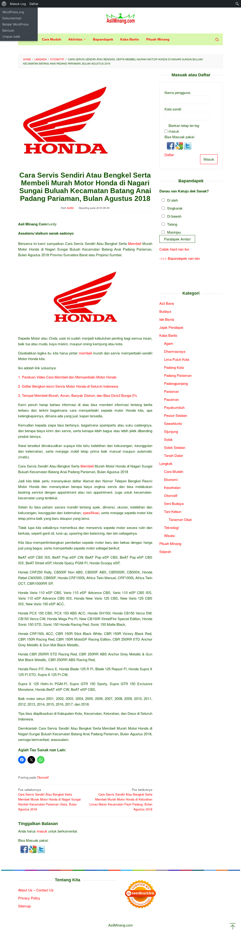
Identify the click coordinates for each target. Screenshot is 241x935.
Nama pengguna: (178, 92)
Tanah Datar (173, 455)
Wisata (169, 535)
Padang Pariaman (178, 375)
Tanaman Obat (180, 519)
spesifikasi (91, 512)
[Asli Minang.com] (120, 17)
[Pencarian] (217, 39)
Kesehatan (172, 487)
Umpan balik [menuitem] (11, 36)
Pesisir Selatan (175, 415)
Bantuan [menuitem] (8, 30)
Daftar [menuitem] (33, 4)
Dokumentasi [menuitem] (11, 18)
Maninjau (174, 232)
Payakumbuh (174, 407)
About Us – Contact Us (36, 889)
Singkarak (175, 208)
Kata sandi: (173, 108)
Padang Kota (174, 367)
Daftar (169, 154)
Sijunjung (171, 431)
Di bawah (174, 216)
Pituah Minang (170, 543)
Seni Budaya (174, 503)
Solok (168, 439)
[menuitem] (4, 4)
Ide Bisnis (166, 319)
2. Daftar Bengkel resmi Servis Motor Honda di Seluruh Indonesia (68, 386)
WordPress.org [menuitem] (13, 12)
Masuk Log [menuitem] (18, 4)
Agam (168, 343)
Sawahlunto (173, 423)
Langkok (166, 463)
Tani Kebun (172, 511)
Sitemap (24, 905)
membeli (85, 352)
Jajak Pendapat (171, 327)
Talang (172, 224)
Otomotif (43, 777)
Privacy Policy (29, 897)
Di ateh (172, 200)
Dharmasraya (174, 351)
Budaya (165, 311)
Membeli (134, 243)
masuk (42, 831)
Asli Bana (166, 303)
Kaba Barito (168, 335)
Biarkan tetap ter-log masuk (184, 128)
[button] (24, 848)
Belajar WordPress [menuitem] (15, 24)
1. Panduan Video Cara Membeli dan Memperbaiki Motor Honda (67, 376)
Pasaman (171, 399)
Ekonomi (171, 479)
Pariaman (171, 391)
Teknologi (171, 527)
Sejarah (165, 551)
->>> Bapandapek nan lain (179, 258)
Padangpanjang (176, 383)
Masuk (209, 159)
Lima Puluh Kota (176, 359)
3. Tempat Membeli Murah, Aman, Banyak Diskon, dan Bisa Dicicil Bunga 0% (77, 395)
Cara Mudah (173, 471)
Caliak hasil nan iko (174, 249)
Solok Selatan (174, 447)
